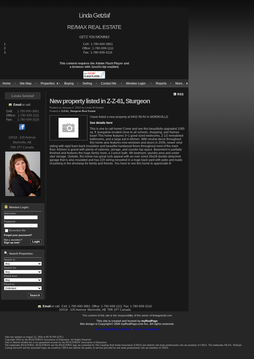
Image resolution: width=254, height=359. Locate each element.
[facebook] (22, 129)
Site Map (26, 83)
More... (180, 83)
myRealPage (149, 320)
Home (6, 83)
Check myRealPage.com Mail (112, 329)
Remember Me (17, 230)
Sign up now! (12, 242)
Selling (87, 83)
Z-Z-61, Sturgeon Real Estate (78, 111)
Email (17, 104)
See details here (101, 123)
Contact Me (108, 83)
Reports (161, 83)
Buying (69, 83)
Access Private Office (146, 329)
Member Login (136, 83)
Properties (48, 83)
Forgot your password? (18, 235)
